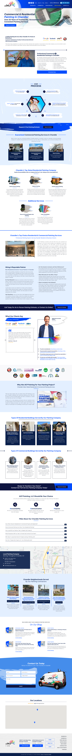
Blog (43, 2)
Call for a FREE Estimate (54, 2)
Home (36, 2)
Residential (33, 5)
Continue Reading (18, 637)
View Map (7, 561)
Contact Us (66, 5)
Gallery (46, 2)
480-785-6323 (65, 2)
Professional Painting (19, 628)
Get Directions (12, 561)
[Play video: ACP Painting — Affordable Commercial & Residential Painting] (20, 58)
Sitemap (42, 754)
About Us (39, 2)
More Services (49, 5)
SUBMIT (21, 686)
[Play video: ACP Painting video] (52, 399)
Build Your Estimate (62, 747)
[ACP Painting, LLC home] (9, 4)
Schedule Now (52, 72)
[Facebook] (29, 3)
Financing (64, 749)
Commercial (41, 5)
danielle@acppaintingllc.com (10, 565)
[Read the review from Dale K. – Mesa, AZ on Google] (20, 340)
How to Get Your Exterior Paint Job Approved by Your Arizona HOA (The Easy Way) (24, 644)
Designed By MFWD (47, 754)
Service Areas (58, 5)
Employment (64, 743)
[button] (35, 722)
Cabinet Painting (50, 628)
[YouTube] (33, 3)
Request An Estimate (10, 25)
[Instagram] (31, 3)
